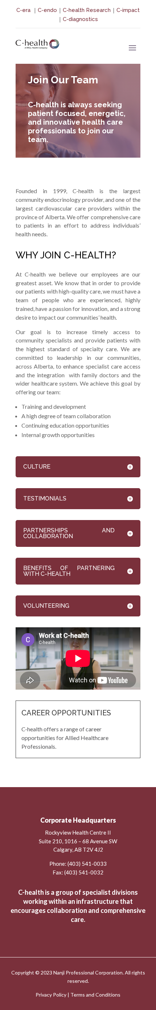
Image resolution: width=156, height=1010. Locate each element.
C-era (24, 10)
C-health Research (87, 10)
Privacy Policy (51, 995)
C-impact (128, 10)
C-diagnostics (80, 19)
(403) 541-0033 (87, 863)
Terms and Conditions (95, 995)
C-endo (47, 10)
